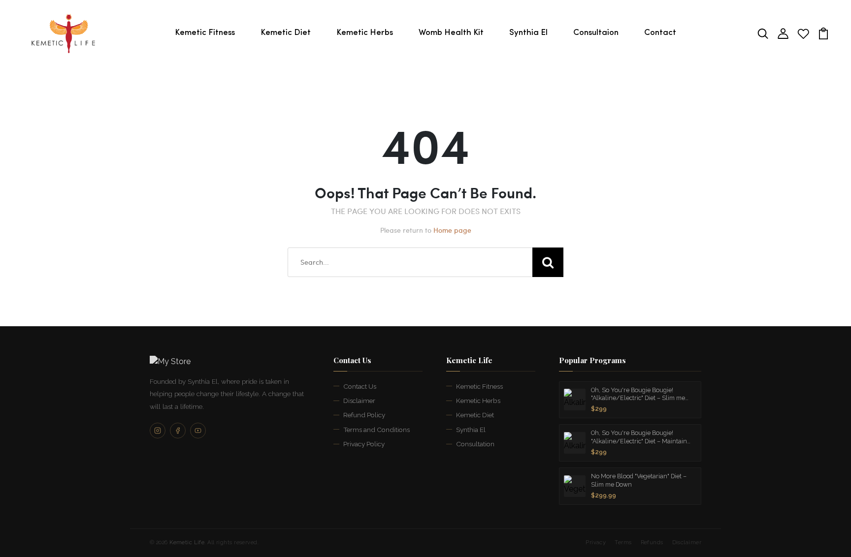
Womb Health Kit (451, 33)
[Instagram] (157, 430)
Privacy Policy (364, 444)
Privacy (596, 542)
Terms (623, 542)
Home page (452, 230)
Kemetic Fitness (205, 33)
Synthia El (528, 33)
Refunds (652, 542)
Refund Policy (364, 415)
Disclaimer (359, 400)
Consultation (475, 444)
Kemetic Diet (286, 33)
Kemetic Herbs (364, 33)
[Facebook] (178, 430)
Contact (660, 33)
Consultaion (596, 33)
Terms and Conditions (376, 429)
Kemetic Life (186, 542)
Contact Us (359, 386)
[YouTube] (198, 430)
